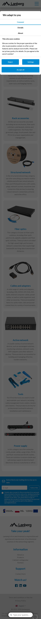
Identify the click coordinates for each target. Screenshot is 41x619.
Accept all (20, 70)
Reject (10, 62)
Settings (31, 62)
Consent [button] (20, 22)
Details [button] (20, 28)
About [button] (20, 33)
